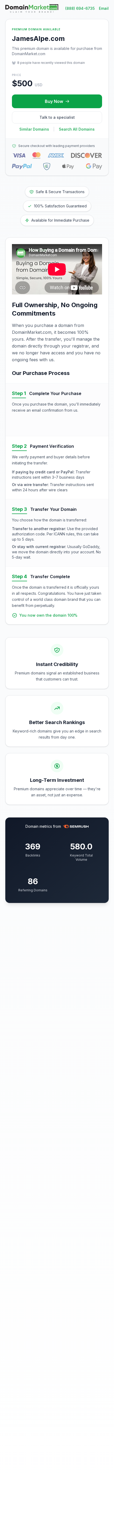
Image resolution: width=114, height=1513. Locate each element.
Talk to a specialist (57, 117)
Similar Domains (34, 129)
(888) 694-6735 (80, 8)
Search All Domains (77, 129)
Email (104, 8)
